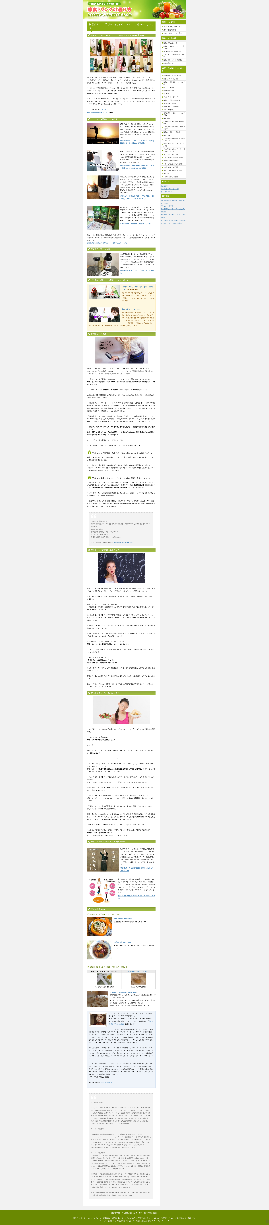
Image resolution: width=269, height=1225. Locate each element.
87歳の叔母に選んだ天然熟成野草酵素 (174, 122)
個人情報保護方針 (151, 1213)
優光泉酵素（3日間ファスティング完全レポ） (174, 114)
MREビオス (167, 173)
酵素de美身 (167, 118)
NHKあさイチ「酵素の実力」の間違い (174, 56)
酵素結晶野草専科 (169, 90)
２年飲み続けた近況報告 (171, 160)
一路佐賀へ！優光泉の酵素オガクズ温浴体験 (123, 992)
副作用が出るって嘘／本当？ (172, 51)
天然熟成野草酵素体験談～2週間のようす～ (174, 128)
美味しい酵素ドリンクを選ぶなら (174, 33)
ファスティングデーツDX (171, 97)
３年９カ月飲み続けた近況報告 (173, 170)
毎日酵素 (166, 94)
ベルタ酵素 (167, 135)
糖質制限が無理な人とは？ (97, 112)
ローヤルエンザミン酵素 (171, 154)
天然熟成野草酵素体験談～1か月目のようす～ (174, 139)
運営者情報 (115, 1213)
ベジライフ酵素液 (169, 110)
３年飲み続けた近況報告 (171, 167)
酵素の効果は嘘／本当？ (171, 43)
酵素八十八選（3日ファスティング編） (174, 83)
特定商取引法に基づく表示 (132, 1213)
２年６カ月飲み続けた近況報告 (173, 164)
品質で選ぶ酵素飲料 (170, 30)
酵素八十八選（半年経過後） (172, 100)
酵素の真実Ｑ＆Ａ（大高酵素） (173, 60)
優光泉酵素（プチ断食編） (172, 106)
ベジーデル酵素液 (169, 87)
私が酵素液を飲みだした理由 (172, 75)
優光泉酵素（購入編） (170, 103)
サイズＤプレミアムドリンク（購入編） (174, 145)
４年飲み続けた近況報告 (171, 177)
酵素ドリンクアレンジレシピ (170, 189)
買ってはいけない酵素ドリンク (173, 26)
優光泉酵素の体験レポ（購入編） (98, 243)
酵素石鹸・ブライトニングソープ (138, 971)
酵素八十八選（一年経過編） (172, 132)
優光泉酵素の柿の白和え (123, 918)
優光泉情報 (164, 186)
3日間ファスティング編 (119, 243)
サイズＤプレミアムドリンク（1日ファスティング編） (174, 150)
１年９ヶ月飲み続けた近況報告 (173, 157)
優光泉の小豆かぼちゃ (122, 942)
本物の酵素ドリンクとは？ (132, 309)
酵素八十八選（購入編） (171, 79)
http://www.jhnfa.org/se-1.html (123, 542)
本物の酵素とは (168, 63)
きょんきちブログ (105, 109)
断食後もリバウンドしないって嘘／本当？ (174, 47)
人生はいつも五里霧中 (167, 206)
